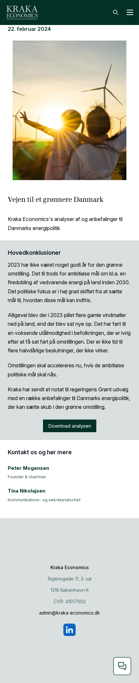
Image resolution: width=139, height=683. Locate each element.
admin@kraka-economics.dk (69, 613)
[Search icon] (115, 12)
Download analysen (69, 426)
